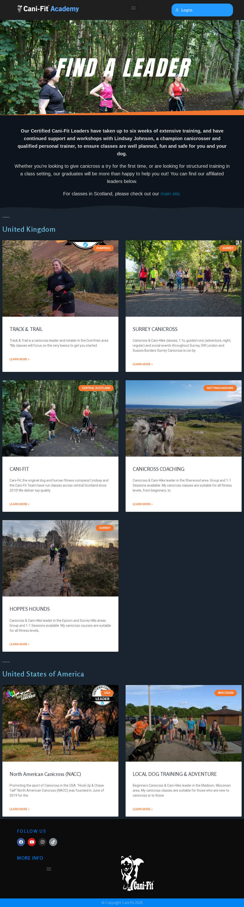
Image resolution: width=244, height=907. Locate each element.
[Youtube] (32, 842)
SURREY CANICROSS (155, 329)
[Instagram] (42, 842)
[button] (133, 7)
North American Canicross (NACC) (45, 774)
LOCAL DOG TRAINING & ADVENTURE (175, 774)
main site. (171, 193)
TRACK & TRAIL (26, 329)
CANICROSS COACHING (158, 469)
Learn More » (20, 359)
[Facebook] (21, 842)
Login (187, 9)
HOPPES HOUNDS (30, 609)
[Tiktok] (53, 842)
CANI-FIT (19, 469)
